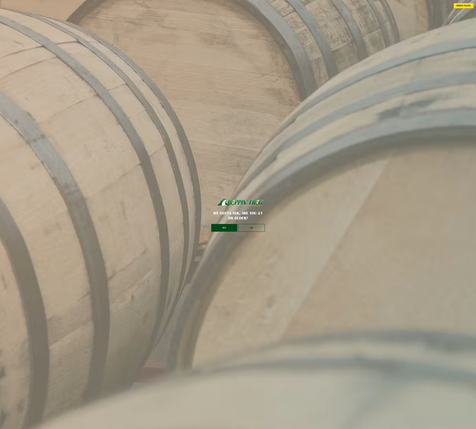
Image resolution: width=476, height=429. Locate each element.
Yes (224, 228)
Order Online (463, 5)
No (251, 228)
